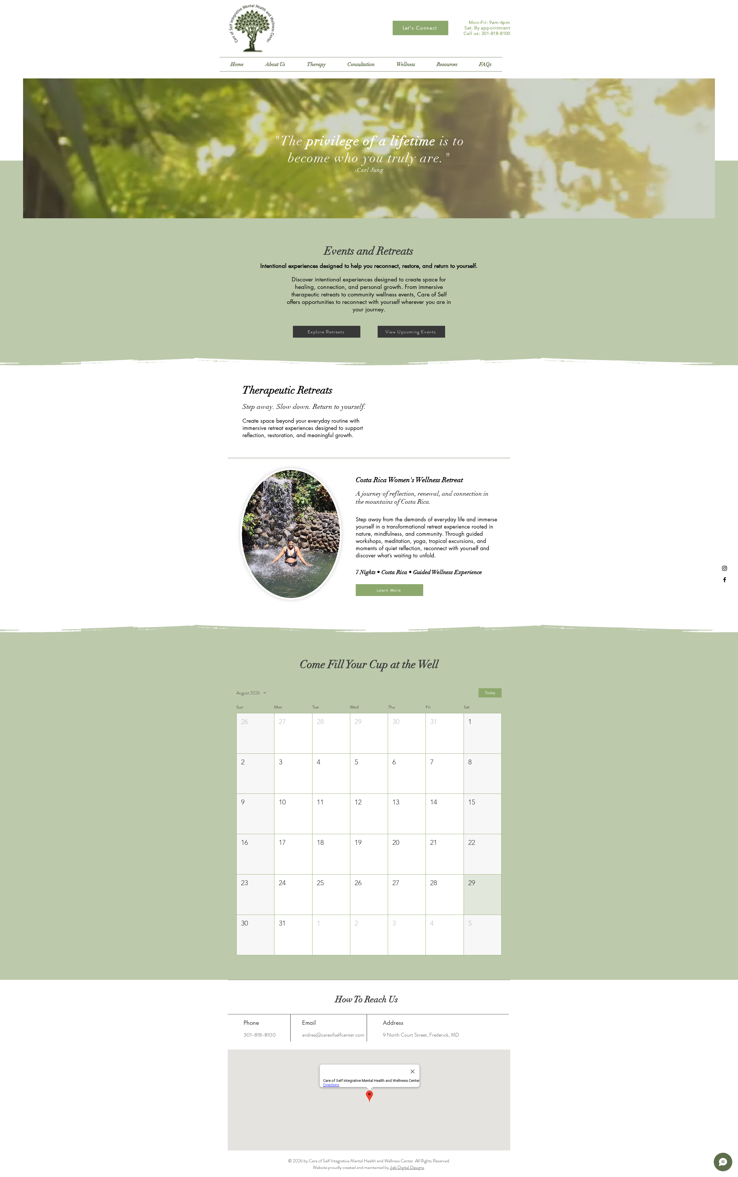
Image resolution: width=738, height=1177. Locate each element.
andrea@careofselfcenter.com (333, 1035)
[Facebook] (724, 579)
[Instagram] (724, 568)
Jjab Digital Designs (407, 1167)
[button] (316, 64)
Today (490, 692)
